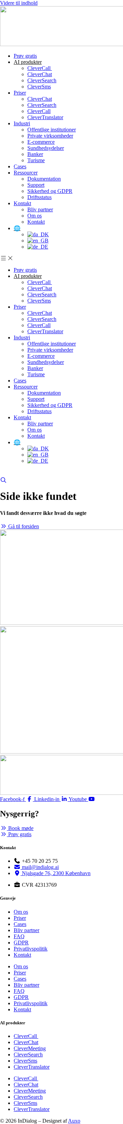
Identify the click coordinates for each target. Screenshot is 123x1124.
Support (35, 185)
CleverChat (39, 74)
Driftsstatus (39, 197)
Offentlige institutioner (51, 129)
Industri (22, 123)
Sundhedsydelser (45, 148)
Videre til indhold (19, 3)
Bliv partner (40, 209)
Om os (34, 216)
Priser (20, 93)
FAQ (19, 936)
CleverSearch (41, 80)
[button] (61, 258)
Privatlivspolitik (30, 949)
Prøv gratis (25, 56)
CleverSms (39, 86)
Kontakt (22, 203)
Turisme (36, 160)
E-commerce (41, 142)
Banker (35, 154)
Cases (20, 166)
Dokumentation (44, 179)
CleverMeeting (30, 1048)
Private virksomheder (50, 136)
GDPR (21, 942)
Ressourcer (26, 172)
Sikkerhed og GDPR (49, 191)
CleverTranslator (45, 117)
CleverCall (39, 68)
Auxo (74, 1121)
